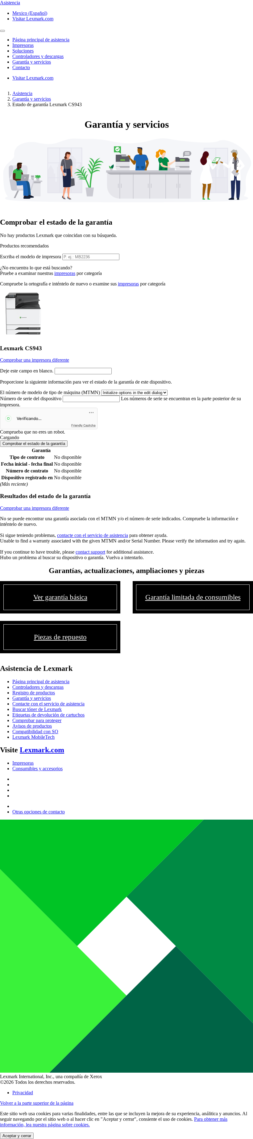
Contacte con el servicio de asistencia (48, 703)
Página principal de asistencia (40, 681)
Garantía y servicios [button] (31, 61)
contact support (90, 552)
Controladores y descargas (38, 687)
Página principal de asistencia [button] (40, 39)
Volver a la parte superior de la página (36, 1103)
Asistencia (22, 93)
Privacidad (22, 1092)
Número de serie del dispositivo (30, 398)
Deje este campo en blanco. (26, 370)
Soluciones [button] (23, 50)
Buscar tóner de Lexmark (37, 709)
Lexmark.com (42, 750)
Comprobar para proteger (36, 720)
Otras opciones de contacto (38, 811)
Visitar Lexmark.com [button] (32, 18)
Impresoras (23, 763)
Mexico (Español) (29, 13)
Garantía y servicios (31, 99)
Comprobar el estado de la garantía (33, 443)
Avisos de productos (32, 726)
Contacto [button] (21, 67)
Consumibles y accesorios (37, 768)
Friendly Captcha (83, 425)
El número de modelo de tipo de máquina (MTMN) (50, 392)
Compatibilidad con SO (35, 731)
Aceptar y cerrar (16, 1135)
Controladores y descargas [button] (38, 56)
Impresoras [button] (23, 45)
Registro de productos (33, 692)
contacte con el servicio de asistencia (92, 535)
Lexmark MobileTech (33, 737)
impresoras (64, 273)
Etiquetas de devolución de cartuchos (48, 714)
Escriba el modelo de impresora (30, 256)
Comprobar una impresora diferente (34, 360)
